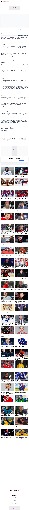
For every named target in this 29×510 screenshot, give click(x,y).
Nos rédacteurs (14, 501)
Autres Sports (14, 498)
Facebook (14, 506)
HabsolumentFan (3, 33)
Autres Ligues (14, 497)
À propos (14, 500)
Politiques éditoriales (14, 503)
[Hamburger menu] (27, 1)
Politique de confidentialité (14, 502)
